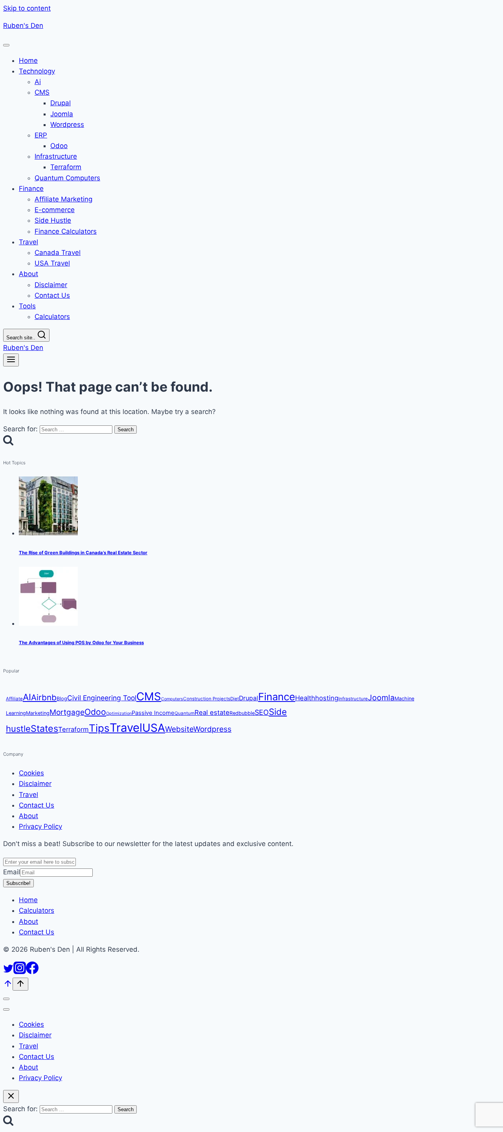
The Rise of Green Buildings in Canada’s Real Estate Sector (83, 552)
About (28, 816)
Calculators (36, 911)
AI (27, 697)
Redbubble (242, 713)
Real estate (212, 712)
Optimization (119, 713)
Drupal (248, 698)
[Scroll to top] (8, 986)
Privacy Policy (40, 827)
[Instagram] (19, 972)
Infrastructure (353, 699)
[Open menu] (11, 360)
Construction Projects (206, 699)
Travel (126, 728)
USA (153, 728)
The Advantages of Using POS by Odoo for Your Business (81, 643)
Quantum (184, 713)
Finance (276, 697)
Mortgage (67, 712)
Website (179, 729)
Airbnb (44, 697)
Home (28, 900)
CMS (148, 696)
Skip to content (27, 8)
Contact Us (36, 805)
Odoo (95, 712)
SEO (262, 712)
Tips (99, 728)
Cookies (31, 773)
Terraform (73, 729)
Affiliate (14, 699)
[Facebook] (32, 972)
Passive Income (153, 712)
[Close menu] (6, 999)
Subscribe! (18, 883)
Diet (234, 699)
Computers (172, 699)
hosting (326, 698)
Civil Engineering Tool (101, 698)
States (44, 728)
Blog (62, 699)
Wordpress (212, 729)
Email (11, 872)
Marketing (38, 713)
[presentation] (259, 508)
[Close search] (11, 1096)
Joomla (381, 697)
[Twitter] (8, 972)
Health (305, 698)
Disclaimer (35, 784)
